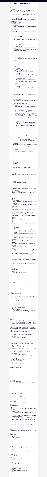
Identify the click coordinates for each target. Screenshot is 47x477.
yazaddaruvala (13, 411)
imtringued (15, 105)
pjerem (13, 217)
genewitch (14, 200)
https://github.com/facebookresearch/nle (15, 291)
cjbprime (13, 271)
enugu (14, 143)
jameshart (13, 190)
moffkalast (13, 162)
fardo (15, 68)
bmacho (14, 97)
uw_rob (12, 265)
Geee (10, 432)
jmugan (12, 362)
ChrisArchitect (11, 365)
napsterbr (15, 57)
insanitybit (14, 60)
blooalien (11, 325)
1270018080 (13, 277)
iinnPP (10, 446)
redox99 (12, 173)
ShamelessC (12, 353)
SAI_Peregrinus (17, 119)
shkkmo (14, 222)
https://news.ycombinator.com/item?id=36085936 (16, 367)
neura (11, 407)
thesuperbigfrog (12, 282)
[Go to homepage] (9, 1)
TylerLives (13, 302)
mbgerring (11, 462)
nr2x (12, 181)
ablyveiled (12, 436)
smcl (13, 305)
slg (10, 404)
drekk (11, 449)
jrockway (13, 29)
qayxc (11, 245)
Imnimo (11, 9)
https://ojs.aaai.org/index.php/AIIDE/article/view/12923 (16, 292)
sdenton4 (11, 429)
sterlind (13, 257)
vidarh (15, 48)
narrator (12, 186)
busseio (11, 457)
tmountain (12, 268)
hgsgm (12, 165)
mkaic (11, 465)
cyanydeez (13, 156)
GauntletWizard (15, 309)
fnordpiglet (12, 341)
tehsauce (11, 401)
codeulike (11, 380)
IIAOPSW (13, 239)
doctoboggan (12, 21)
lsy (10, 319)
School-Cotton (14, 206)
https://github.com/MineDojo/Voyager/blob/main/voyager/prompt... (19, 272)
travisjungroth (13, 25)
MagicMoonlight (13, 345)
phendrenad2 (11, 454)
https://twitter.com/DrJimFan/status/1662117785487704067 (18, 354)
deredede (15, 64)
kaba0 (14, 149)
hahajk (11, 333)
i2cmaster (13, 242)
